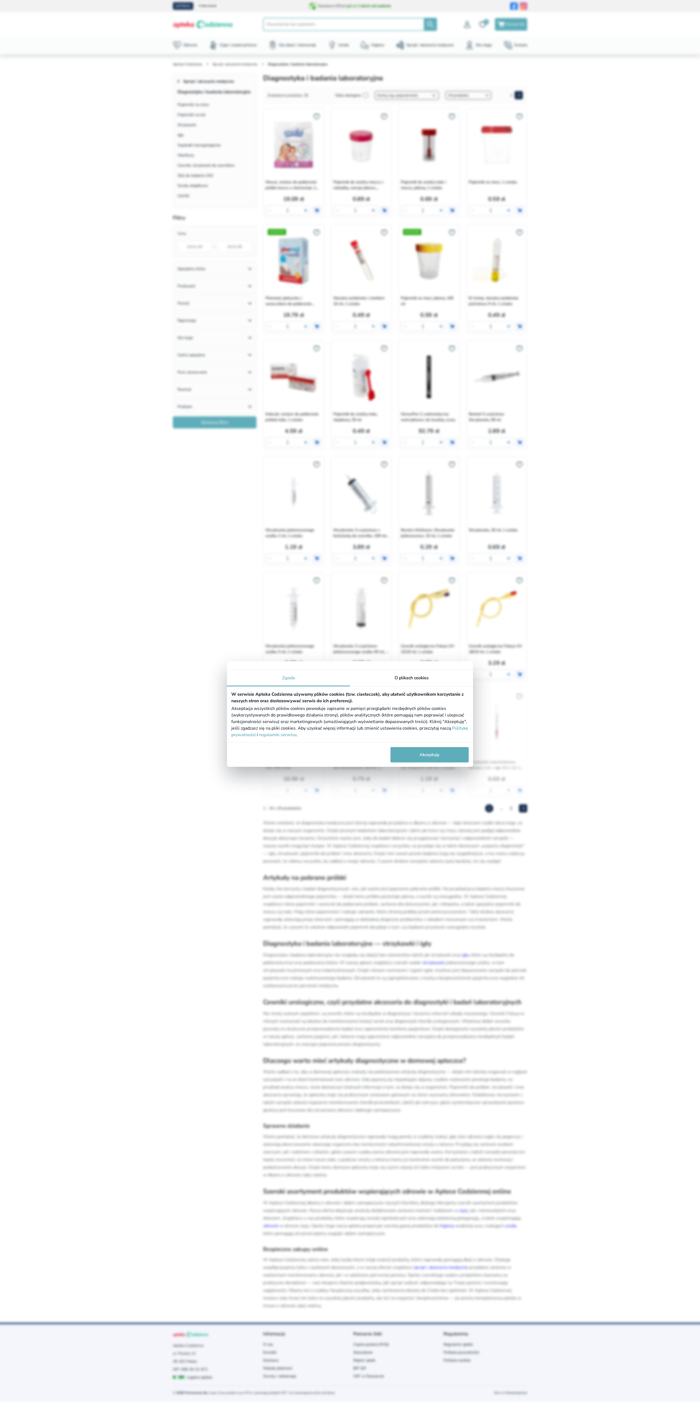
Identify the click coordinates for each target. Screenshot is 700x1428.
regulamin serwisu (277, 735)
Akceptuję (429, 755)
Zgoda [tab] (288, 678)
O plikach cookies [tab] (412, 678)
